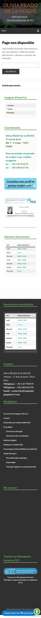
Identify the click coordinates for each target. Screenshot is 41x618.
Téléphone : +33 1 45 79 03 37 (18, 383)
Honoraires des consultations (17, 436)
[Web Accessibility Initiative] (37, 612)
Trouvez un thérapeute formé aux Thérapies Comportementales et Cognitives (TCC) (21, 580)
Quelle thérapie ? (10, 453)
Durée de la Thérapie (14, 431)
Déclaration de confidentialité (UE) (16, 422)
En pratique (7, 427)
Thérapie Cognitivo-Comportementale (21, 467)
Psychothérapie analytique (16, 458)
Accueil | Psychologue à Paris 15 (15, 414)
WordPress (19, 609)
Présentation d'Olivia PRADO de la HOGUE (20, 449)
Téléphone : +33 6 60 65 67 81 (18, 387)
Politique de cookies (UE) (13, 445)
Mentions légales (10, 440)
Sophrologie (11, 462)
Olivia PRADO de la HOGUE (20, 8)
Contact (6, 418)
